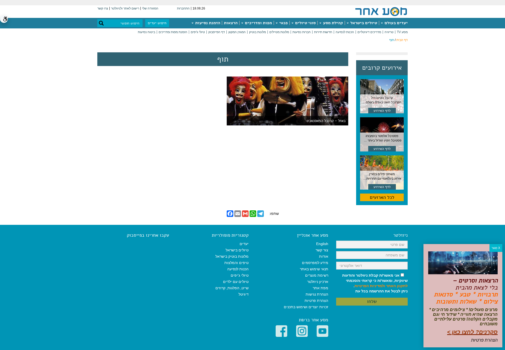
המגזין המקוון (237, 32)
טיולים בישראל (363, 23)
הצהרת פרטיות (316, 300)
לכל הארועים (382, 197)
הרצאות (231, 23)
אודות (323, 256)
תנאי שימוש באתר (314, 269)
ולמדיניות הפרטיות (370, 286)
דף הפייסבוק (216, 32)
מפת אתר (320, 288)
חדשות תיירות (323, 32)
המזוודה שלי (150, 8)
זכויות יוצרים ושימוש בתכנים (306, 307)
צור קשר (322, 250)
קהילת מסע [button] (332, 23)
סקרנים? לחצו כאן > (472, 332)
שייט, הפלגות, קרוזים (232, 288)
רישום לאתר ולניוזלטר (125, 8)
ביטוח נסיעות (146, 32)
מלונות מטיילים (279, 32)
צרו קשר (102, 8)
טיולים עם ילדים (236, 282)
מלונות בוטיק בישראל (232, 256)
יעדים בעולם (395, 23)
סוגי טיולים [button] (305, 23)
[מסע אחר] (381, 11)
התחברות (183, 8)
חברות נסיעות (301, 32)
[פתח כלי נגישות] (4, 19)
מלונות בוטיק (257, 32)
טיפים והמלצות (236, 263)
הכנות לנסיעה (345, 32)
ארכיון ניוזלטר (317, 282)
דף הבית (402, 40)
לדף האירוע (382, 110)
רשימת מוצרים (316, 275)
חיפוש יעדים (157, 23)
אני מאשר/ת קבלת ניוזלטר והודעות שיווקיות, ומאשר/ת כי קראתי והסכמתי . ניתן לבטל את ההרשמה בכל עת (375, 283)
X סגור (496, 248)
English (322, 244)
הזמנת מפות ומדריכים (173, 32)
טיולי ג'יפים (198, 32)
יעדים (244, 244)
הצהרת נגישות (317, 294)
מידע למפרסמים (315, 263)
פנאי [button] (283, 23)
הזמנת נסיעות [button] (207, 23)
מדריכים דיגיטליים (369, 32)
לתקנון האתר (397, 286)
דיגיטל (244, 294)
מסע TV (402, 32)
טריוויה (389, 32)
